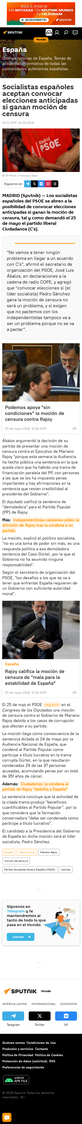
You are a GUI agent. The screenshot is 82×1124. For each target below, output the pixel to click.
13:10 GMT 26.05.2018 (18, 123)
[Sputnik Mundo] (13, 34)
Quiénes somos (13, 1043)
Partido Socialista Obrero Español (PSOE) (29, 869)
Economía (68, 1004)
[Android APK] (16, 1080)
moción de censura (16, 861)
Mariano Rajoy (48, 852)
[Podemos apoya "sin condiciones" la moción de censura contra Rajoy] (41, 372)
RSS (52, 1061)
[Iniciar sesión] (57, 32)
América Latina (14, 1004)
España (12, 664)
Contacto (41, 1049)
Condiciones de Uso (41, 1043)
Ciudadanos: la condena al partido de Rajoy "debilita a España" (36, 786)
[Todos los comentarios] (6, 1117)
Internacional (27, 852)
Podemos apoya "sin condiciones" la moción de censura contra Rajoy (34, 413)
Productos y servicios (17, 1049)
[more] (74, 428)
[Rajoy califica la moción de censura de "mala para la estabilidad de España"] (41, 630)
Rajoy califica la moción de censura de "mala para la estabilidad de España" (34, 677)
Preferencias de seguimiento (23, 1067)
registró (51, 704)
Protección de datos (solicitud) (24, 1061)
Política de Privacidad (17, 1055)
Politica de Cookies (49, 1055)
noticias (65, 869)
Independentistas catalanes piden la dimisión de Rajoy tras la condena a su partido (41, 525)
